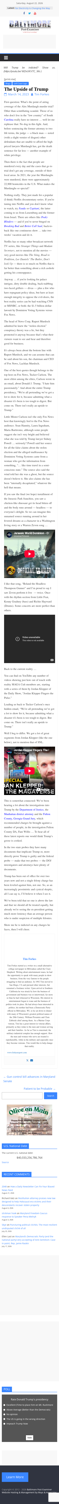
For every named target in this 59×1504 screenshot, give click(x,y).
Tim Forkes (41, 94)
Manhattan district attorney (19, 814)
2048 (4, 1186)
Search (50, 1095)
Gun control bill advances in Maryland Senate (29, 1079)
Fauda (22, 208)
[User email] (31, 1060)
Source (5, 1162)
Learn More (15, 1477)
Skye (4, 1224)
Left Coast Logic (20, 83)
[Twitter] (27, 1060)
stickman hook (9, 1213)
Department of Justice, (32, 809)
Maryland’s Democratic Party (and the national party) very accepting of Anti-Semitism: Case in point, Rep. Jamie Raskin (28, 1240)
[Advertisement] (29, 42)
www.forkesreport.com (17, 1052)
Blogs (8, 83)
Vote (29, 1437)
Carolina (8, 119)
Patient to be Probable (40, 1088)
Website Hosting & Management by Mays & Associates (29, 1492)
